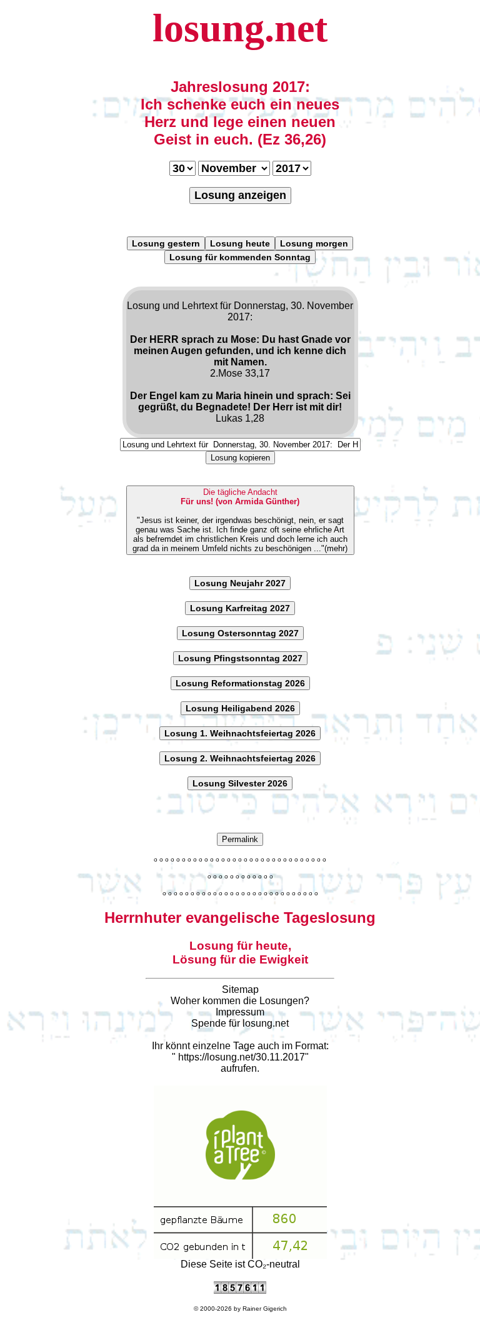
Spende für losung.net (240, 1023)
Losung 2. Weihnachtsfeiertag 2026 (240, 758)
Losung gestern (166, 243)
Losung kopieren (240, 457)
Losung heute (240, 243)
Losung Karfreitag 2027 (240, 608)
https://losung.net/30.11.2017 (241, 1057)
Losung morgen (314, 243)
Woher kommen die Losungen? (240, 1000)
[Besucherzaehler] (240, 1290)
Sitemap (240, 989)
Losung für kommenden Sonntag (240, 257)
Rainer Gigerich (264, 1308)
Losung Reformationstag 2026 (240, 683)
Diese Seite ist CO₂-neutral (240, 1264)
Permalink (240, 839)
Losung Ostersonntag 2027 (240, 633)
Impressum (240, 1012)
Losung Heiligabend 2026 (240, 708)
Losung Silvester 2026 (240, 783)
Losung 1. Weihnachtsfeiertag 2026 (240, 733)
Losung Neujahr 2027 (240, 583)
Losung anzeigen (240, 195)
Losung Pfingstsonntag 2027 (240, 658)
